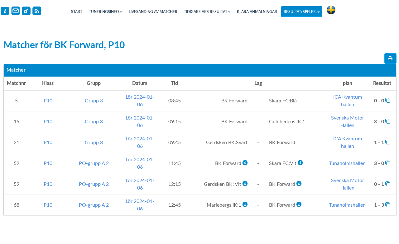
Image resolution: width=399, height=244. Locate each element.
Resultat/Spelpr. (300, 12)
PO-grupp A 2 (94, 163)
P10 (48, 100)
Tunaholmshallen (347, 163)
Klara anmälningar (257, 12)
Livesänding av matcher (153, 12)
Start (76, 12)
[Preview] (390, 58)
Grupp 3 (94, 100)
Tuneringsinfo (104, 12)
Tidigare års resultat (205, 12)
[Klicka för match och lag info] (387, 100)
